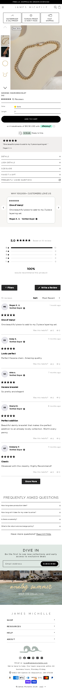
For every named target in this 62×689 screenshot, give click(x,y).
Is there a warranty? (9, 519)
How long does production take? (14, 505)
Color (3, 106)
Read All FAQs (43, 534)
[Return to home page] (31, 7)
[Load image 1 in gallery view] (5, 40)
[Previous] (3, 207)
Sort (35, 298)
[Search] (55, 7)
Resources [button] (31, 626)
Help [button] (31, 633)
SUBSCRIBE (49, 564)
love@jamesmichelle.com (36, 663)
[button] (12, 99)
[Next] (58, 207)
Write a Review (51, 288)
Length (3, 111)
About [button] (31, 639)
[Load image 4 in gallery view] (5, 74)
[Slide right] (5, 88)
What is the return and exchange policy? (17, 526)
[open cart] (59, 7)
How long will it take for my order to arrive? (18, 512)
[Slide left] (5, 27)
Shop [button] (31, 620)
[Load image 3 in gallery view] (5, 63)
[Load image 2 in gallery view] (5, 52)
